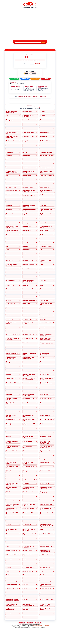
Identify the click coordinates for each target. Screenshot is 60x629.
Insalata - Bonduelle (26, 155)
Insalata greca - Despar (27, 230)
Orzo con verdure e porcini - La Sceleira (28, 447)
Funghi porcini (8, 574)
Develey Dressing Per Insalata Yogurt (12, 450)
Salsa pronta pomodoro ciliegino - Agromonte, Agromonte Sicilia (45, 339)
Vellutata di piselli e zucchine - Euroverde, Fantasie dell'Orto (45, 551)
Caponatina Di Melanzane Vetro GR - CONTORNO (12, 231)
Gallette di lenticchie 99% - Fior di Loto (12, 588)
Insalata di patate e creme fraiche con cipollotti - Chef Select (29, 206)
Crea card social (45, 78)
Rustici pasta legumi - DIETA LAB (45, 322)
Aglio (7, 115)
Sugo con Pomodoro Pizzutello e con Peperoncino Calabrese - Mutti (46, 447)
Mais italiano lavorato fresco (27, 346)
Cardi (7, 246)
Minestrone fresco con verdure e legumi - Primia (28, 411)
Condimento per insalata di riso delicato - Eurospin (11, 362)
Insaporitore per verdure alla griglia (29, 300)
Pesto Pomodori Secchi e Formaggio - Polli (46, 124)
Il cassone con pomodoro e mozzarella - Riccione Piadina (29, 145)
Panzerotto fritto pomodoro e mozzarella (28, 463)
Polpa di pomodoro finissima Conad (46, 175)
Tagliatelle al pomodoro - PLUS (45, 459)
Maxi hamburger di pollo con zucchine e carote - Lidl (29, 354)
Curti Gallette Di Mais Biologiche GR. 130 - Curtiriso (12, 442)
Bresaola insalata (9, 194)
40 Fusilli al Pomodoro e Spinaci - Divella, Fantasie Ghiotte (11, 112)
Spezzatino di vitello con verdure (45, 415)
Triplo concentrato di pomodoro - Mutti (45, 509)
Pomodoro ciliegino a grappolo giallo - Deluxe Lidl (46, 227)
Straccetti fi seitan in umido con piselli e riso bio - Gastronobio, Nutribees (46, 432)
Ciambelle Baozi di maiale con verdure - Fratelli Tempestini (12, 339)
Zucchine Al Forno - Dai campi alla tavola (45, 585)
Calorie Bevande (30, 622)
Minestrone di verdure (26, 402)
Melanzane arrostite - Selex (27, 370)
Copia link (35, 78)
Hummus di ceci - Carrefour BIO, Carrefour (28, 124)
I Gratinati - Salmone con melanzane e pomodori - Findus (29, 141)
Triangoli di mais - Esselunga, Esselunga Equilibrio (45, 496)
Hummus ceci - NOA (26, 119)
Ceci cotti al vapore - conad (10, 303)
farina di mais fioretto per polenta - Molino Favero (12, 509)
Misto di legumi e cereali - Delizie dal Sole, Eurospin (29, 424)
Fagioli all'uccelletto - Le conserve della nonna (11, 463)
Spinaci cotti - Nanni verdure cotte (45, 427)
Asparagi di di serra (9, 152)
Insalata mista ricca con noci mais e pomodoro (29, 253)
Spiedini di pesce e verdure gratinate (46, 419)
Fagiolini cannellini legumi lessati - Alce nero (11, 500)
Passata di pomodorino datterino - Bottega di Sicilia (28, 488)
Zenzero (41, 571)
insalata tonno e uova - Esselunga (28, 288)
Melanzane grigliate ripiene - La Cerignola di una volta (28, 387)
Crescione (8, 427)
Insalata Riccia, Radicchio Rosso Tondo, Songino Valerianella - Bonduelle (28, 281)
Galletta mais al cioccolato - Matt (11, 584)
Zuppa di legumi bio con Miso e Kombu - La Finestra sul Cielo (45, 605)
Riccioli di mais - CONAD (44, 300)
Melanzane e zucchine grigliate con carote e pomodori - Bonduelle (29, 379)
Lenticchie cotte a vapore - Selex (28, 334)
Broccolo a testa (9, 205)
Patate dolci (25, 588)
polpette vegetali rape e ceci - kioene (46, 187)
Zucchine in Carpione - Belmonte (45, 588)
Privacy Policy (40, 625)
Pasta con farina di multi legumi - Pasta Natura (28, 538)
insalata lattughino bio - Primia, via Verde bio (29, 243)
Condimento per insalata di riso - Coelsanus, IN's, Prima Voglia (11, 358)
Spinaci (41, 423)
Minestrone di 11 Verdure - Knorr (28, 398)
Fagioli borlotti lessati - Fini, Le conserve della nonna (11, 479)
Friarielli (7, 546)
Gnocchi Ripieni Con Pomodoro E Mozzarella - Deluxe (11, 613)
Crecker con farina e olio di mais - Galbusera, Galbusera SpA (11, 403)
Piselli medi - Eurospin (44, 144)
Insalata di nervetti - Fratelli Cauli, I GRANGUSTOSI (29, 191)
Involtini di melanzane (26, 303)
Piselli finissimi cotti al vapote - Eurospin (45, 141)
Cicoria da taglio (9, 342)
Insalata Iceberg (25, 234)
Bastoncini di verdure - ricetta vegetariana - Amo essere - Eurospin (12, 172)
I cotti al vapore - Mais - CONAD (28, 136)
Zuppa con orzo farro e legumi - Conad (46, 599)
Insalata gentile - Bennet (27, 226)
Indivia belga (25, 152)
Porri (41, 249)
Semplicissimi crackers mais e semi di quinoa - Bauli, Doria (46, 370)
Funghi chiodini (8, 567)
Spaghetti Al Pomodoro (44, 394)
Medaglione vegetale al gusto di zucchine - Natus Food (28, 358)
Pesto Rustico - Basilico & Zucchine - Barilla (46, 128)
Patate (24, 574)
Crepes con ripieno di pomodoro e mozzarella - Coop (11, 424)
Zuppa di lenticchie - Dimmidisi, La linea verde (45, 609)
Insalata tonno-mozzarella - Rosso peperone (28, 292)
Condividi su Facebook (25, 78)
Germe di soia (8, 591)
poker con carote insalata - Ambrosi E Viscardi (46, 172)
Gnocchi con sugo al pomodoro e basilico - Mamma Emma (11, 609)
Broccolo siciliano (9, 209)
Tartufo (41, 466)
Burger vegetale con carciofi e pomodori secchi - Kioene (11, 222)
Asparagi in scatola (9, 155)
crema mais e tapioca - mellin (11, 419)
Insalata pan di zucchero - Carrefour (29, 264)
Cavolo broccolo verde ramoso (11, 280)
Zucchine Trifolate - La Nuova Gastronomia (45, 592)
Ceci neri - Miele (8, 315)
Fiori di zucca (8, 524)
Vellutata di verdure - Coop (44, 554)
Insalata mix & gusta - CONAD (28, 260)
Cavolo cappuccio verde (10, 288)
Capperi (7, 234)
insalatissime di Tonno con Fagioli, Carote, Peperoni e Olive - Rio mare (29, 296)
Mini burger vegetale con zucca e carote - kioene (28, 416)
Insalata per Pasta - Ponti (27, 268)
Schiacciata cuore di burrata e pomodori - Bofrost (45, 354)
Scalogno (41, 346)
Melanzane (25, 361)
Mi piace (26, 73)
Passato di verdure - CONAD (28, 512)
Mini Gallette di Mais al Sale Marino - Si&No (29, 420)
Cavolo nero (8, 296)
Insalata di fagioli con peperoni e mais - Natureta (29, 179)
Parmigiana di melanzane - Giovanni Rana (29, 475)
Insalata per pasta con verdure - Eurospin (28, 272)
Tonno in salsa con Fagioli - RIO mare (46, 470)
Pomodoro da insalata (43, 234)
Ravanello (41, 296)
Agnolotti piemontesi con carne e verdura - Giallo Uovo (11, 120)
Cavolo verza (8, 300)
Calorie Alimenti (22, 622)
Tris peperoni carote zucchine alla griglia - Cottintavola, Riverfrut (45, 517)
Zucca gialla (42, 574)
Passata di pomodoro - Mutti (28, 491)
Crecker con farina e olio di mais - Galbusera (11, 399)
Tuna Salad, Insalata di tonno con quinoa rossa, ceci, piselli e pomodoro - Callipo (46, 525)
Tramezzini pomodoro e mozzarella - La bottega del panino (46, 488)
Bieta (7, 175)
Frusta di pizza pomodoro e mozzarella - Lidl (10, 559)
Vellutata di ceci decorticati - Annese (46, 546)
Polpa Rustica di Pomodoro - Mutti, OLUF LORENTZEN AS (46, 183)
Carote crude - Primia (9, 260)
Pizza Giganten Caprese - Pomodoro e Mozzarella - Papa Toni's (46, 159)
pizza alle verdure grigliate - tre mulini (46, 155)
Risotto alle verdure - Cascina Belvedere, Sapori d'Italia (45, 316)
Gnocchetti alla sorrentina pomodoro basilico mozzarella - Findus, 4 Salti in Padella (12, 600)
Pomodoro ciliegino (43, 222)
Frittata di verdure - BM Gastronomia (12, 554)
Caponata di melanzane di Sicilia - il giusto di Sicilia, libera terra (12, 227)
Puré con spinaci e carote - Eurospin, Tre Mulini (46, 261)
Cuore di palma (8, 432)
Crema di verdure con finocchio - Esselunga (11, 411)
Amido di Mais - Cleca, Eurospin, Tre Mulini (12, 133)
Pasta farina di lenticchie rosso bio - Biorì (29, 555)
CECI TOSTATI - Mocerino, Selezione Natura (12, 327)
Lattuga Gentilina (26, 315)
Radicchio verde (43, 280)
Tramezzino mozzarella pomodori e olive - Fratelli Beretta (46, 492)
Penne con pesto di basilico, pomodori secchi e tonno (29, 609)
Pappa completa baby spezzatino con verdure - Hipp (29, 471)
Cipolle (7, 346)
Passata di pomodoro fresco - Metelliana (28, 496)
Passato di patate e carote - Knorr (28, 508)
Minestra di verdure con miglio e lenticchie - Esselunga (28, 395)
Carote (7, 252)
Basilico (7, 167)
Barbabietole (8, 158)
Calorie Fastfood (38, 622)
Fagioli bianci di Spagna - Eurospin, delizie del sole (12, 471)
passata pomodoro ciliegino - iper (28, 500)
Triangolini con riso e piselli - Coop (46, 504)
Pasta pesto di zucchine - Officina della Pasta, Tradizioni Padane (28, 563)
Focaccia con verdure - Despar (11, 533)
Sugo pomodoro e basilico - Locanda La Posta (46, 451)
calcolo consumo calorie (35, 96)
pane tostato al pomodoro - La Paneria (29, 459)
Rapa (41, 288)
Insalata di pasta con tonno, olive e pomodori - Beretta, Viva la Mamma (29, 195)
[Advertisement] (30, 15)
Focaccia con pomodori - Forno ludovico (11, 530)
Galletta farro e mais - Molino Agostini (12, 581)
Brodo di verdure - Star (10, 213)
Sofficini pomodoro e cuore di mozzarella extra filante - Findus (45, 387)
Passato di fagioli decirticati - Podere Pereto (29, 505)
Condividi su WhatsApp (14, 78)
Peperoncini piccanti (26, 612)
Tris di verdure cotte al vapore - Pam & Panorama (46, 513)
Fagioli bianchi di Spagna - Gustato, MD (12, 467)
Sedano (41, 361)
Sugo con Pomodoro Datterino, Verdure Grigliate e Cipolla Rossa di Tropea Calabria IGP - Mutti (46, 442)
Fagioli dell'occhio (9, 491)
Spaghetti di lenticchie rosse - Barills (46, 398)
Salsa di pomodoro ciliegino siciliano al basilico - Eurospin (46, 327)
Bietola (7, 178)
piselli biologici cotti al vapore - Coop (46, 132)
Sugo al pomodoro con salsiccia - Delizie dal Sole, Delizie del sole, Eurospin (45, 437)
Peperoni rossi (42, 115)
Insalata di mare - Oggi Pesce (28, 187)
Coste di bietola (8, 374)
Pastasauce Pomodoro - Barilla (28, 571)
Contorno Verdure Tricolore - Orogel (12, 370)
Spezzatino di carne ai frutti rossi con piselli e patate (46, 407)
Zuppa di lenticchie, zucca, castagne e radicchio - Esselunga (46, 613)
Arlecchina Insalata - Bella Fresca (11, 140)
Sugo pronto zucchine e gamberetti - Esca (46, 455)
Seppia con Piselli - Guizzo (44, 374)
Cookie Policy (44, 625)
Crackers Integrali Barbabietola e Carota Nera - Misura (11, 387)
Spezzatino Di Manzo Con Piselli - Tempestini (45, 411)
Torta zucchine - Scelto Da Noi (45, 483)
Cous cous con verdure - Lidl (11, 378)
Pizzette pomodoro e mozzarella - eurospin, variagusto (45, 168)
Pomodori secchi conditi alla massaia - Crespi (46, 210)
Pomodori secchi (43, 205)
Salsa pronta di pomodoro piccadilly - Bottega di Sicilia (46, 335)
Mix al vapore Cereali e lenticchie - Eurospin (28, 428)
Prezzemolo (42, 252)
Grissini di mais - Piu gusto (27, 111)
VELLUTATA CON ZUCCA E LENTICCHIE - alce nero (44, 542)
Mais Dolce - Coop (26, 342)
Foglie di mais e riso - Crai (10, 537)
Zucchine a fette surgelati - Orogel (45, 581)
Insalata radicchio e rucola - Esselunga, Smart (27, 276)
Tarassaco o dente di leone (44, 462)
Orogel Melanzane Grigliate (27, 441)
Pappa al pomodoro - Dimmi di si (28, 466)
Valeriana (41, 529)
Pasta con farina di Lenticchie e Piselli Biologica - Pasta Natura (29, 534)
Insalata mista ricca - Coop (27, 249)
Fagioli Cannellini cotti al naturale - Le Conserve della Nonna (12, 484)
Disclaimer (47, 625)
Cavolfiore (8, 268)
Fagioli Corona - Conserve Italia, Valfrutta (11, 488)
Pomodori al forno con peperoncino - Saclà (46, 191)
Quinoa (41, 264)
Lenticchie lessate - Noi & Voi (28, 338)
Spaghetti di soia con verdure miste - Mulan (46, 403)
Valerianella (42, 537)
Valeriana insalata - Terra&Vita (45, 533)
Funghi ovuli (8, 571)
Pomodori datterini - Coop (44, 198)
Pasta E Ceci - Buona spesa (27, 550)
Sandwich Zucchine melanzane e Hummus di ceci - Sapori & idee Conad (46, 343)
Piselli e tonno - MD (43, 136)
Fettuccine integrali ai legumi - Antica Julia (12, 513)
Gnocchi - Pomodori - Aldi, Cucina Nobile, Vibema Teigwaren (11, 605)
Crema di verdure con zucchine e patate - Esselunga (11, 416)
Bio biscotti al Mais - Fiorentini (11, 187)
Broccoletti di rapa (9, 198)
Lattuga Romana (26, 326)
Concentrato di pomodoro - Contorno (12, 353)
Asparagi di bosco (9, 144)
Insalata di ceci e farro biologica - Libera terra (28, 172)
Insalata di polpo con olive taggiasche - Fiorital (29, 210)
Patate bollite (25, 584)
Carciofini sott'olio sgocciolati (11, 242)
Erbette (7, 459)
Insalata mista (25, 246)
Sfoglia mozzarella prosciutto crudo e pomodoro (46, 379)
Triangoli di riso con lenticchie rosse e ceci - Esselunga (46, 500)
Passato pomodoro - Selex (27, 524)
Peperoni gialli (42, 111)
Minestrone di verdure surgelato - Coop (28, 407)
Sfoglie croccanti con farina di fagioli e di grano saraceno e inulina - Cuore (46, 383)
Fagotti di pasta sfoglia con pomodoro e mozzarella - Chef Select (12, 505)
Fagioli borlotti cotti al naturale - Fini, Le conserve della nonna (12, 475)
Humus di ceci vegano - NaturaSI (28, 132)
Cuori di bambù (8, 436)
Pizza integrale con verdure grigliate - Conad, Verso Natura (46, 163)
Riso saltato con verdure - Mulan (45, 307)
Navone (24, 432)
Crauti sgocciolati (9, 394)
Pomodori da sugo (43, 194)
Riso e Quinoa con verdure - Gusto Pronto (46, 304)
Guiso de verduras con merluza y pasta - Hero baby (28, 116)
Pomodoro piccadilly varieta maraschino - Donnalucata (44, 243)
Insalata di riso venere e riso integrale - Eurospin (29, 218)
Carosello (7, 249)
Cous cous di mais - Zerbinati (11, 382)
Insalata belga (25, 158)
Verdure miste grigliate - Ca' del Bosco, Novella (45, 563)
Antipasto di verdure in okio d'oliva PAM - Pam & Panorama (12, 137)
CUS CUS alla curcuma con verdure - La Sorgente (12, 447)
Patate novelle (25, 599)
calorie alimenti (20, 96)
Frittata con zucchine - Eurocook (11, 550)
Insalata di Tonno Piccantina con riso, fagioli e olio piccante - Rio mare (29, 222)
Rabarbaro (42, 268)
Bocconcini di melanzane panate (11, 190)
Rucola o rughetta (43, 319)
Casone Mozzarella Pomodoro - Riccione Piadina (11, 265)
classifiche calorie (43, 96)
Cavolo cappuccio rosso (10, 285)
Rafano (41, 285)
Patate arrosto (25, 581)
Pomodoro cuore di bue (44, 230)
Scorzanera (42, 357)
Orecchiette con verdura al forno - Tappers (28, 437)
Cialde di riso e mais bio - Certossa (12, 334)
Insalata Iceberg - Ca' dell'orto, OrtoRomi (28, 238)
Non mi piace (33, 73)
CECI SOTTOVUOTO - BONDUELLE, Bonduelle (12, 323)
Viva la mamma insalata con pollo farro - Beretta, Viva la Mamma (46, 568)
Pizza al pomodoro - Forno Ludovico (46, 152)
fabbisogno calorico (27, 96)
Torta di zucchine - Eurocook (45, 479)
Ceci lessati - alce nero (10, 307)
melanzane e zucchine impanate (28, 382)
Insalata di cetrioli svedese (27, 175)
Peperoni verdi (42, 119)
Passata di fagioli (26, 483)
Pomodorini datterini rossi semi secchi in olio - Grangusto (46, 214)
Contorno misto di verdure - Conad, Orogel (12, 366)
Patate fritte (25, 591)
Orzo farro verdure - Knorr (27, 450)
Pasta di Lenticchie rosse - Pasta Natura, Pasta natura (28, 547)
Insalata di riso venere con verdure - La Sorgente (29, 214)
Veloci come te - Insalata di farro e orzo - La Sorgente (45, 559)
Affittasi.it (34, 625)
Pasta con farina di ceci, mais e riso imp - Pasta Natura (29, 530)
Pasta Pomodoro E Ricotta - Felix (28, 567)
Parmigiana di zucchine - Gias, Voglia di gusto (29, 479)
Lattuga (24, 307)
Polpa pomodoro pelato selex (45, 178)
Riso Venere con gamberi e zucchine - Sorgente (46, 311)
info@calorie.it (37, 625)
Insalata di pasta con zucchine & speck (29, 198)
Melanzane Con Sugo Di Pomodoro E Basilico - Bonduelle (29, 375)
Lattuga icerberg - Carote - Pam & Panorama (28, 323)
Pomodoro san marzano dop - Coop (46, 246)
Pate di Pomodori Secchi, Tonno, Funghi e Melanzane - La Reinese (28, 605)
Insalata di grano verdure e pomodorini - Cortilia (27, 183)
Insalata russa (25, 285)
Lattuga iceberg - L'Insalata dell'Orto (29, 319)
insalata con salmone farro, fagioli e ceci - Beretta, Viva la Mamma (29, 168)
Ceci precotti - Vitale (9, 319)
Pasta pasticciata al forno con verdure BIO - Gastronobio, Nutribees (29, 559)
